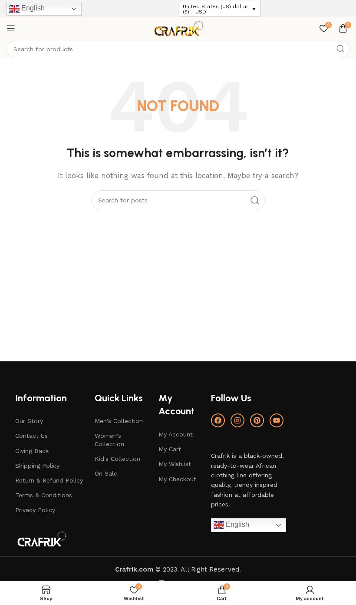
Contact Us (31, 435)
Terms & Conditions (43, 495)
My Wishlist (174, 463)
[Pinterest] (257, 420)
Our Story (29, 420)
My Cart (169, 449)
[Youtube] (276, 420)
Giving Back (32, 450)
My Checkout (177, 479)
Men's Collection (119, 420)
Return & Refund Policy (49, 480)
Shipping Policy (37, 465)
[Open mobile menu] (11, 28)
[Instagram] (237, 420)
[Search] (340, 49)
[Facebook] (218, 420)
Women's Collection (109, 439)
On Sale (106, 473)
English (32, 8)
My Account (175, 434)
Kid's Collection (117, 458)
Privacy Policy (35, 509)
